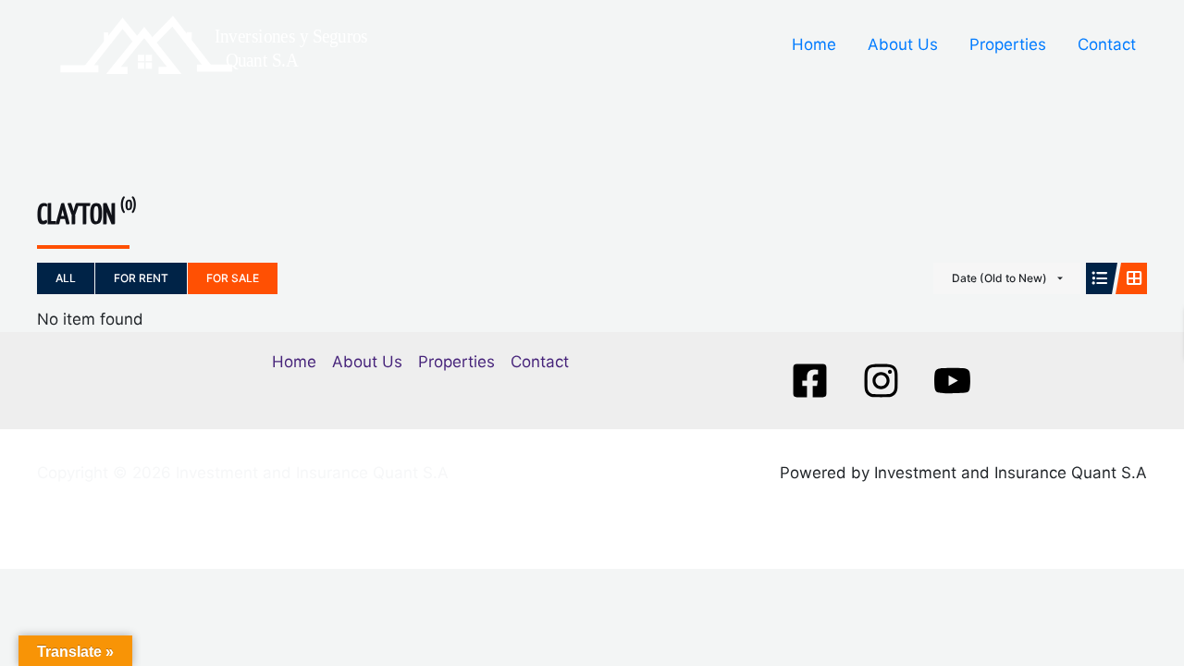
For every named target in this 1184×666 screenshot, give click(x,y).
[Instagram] (881, 381)
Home (814, 44)
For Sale (232, 278)
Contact (1107, 44)
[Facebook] (810, 381)
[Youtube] (952, 381)
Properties (1007, 44)
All (66, 278)
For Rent (141, 278)
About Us (903, 44)
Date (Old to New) (999, 278)
